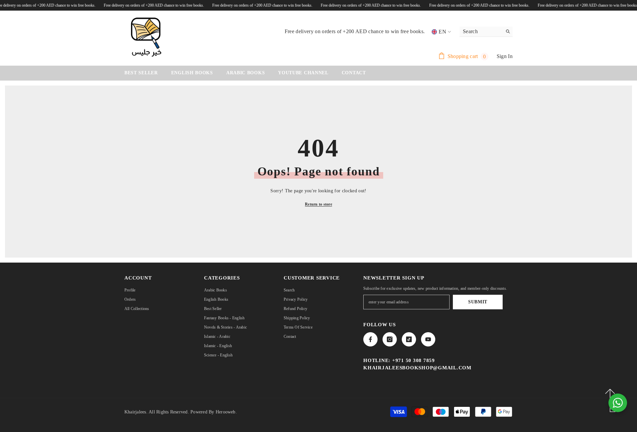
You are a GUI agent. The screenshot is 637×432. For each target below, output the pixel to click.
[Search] (486, 32)
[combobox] (481, 31)
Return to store (318, 204)
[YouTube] (428, 339)
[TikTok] (409, 339)
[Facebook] (370, 339)
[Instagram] (390, 339)
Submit (477, 301)
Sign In (505, 56)
